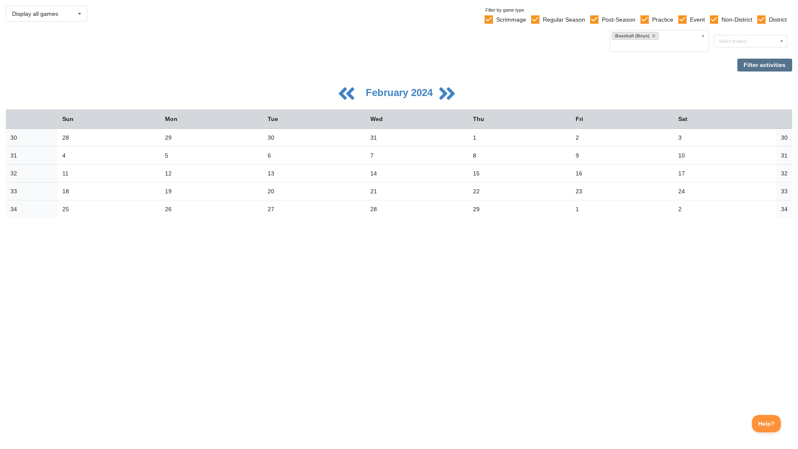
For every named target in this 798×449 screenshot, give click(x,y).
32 (13, 173)
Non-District (737, 19)
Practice (662, 19)
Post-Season (618, 19)
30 (13, 137)
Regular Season (564, 19)
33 (13, 191)
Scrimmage (511, 19)
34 (13, 209)
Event (697, 19)
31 (13, 155)
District (778, 19)
